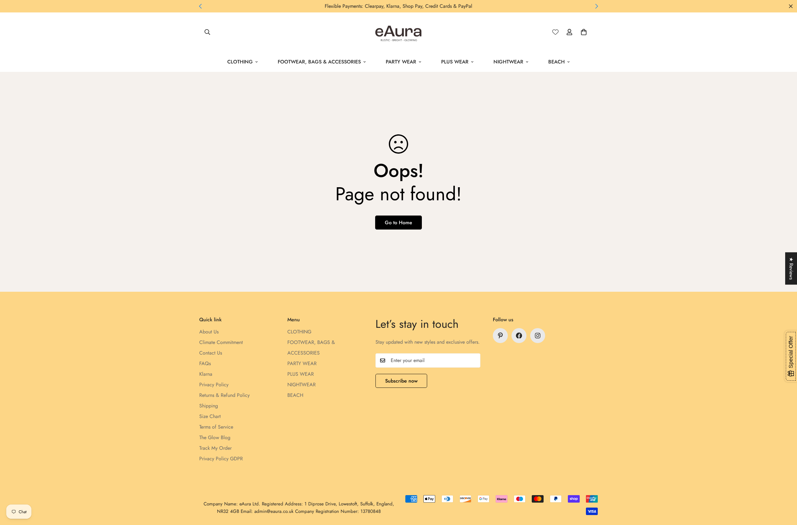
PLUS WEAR (455, 61)
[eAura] (399, 32)
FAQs (205, 363)
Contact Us (210, 352)
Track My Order (215, 448)
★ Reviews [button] (791, 268)
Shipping (208, 405)
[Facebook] (519, 335)
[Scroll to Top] (785, 491)
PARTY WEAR (401, 61)
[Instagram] (537, 335)
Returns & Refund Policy (224, 395)
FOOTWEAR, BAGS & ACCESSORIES (319, 61)
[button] (584, 32)
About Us (209, 331)
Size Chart (210, 416)
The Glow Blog (214, 437)
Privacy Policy (214, 384)
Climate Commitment (221, 342)
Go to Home (398, 222)
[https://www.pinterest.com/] (500, 335)
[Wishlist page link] (555, 32)
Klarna (205, 374)
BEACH (556, 61)
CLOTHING (240, 61)
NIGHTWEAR (508, 61)
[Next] (596, 6)
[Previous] (200, 6)
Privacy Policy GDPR (221, 458)
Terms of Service (216, 426)
